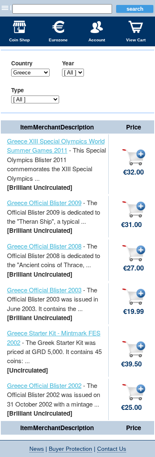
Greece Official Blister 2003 (44, 289)
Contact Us (111, 448)
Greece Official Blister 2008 (44, 246)
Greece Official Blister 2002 (44, 385)
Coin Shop (19, 40)
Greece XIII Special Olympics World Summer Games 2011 (56, 145)
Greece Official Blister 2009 (44, 202)
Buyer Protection (70, 448)
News (36, 448)
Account (96, 40)
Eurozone (58, 40)
